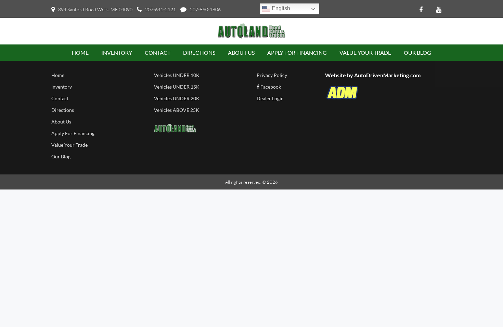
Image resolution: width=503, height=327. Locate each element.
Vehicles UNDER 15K (176, 87)
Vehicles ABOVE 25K (176, 110)
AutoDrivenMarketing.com (387, 75)
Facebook (270, 87)
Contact (59, 98)
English (280, 8)
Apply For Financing (72, 133)
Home (57, 75)
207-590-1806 (205, 9)
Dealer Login (270, 98)
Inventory (61, 87)
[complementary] (482, 306)
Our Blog (60, 156)
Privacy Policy (272, 75)
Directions (62, 110)
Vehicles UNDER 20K (176, 98)
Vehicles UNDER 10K (176, 75)
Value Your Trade (69, 145)
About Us (61, 122)
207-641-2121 (160, 9)
